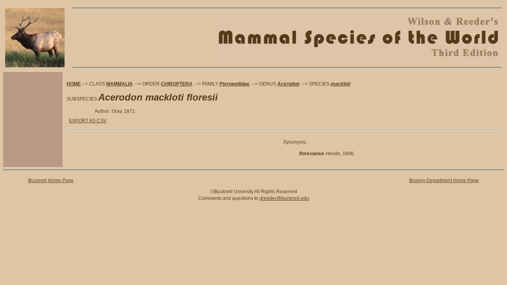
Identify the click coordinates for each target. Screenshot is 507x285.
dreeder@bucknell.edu (284, 198)
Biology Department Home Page (444, 180)
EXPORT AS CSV (88, 121)
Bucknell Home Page (51, 180)
